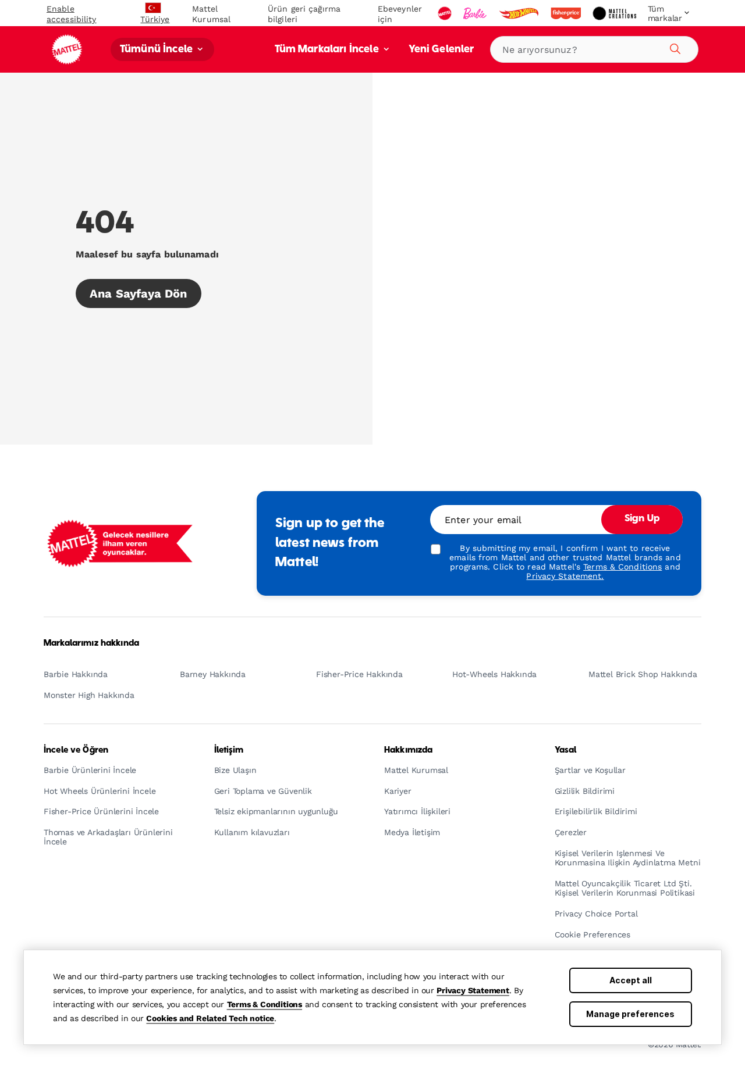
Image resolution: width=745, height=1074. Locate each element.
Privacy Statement (473, 990)
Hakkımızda (408, 750)
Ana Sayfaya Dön (138, 293)
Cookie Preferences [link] (592, 934)
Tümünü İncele (157, 50)
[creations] (615, 13)
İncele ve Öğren (76, 750)
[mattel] (446, 13)
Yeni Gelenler (441, 50)
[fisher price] (567, 13)
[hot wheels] (520, 13)
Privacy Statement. (565, 576)
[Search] (673, 47)
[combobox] (594, 49)
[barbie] (476, 13)
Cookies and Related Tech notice (210, 1018)
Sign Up (642, 519)
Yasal (566, 750)
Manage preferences (630, 1014)
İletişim (229, 750)
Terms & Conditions (264, 1004)
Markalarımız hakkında (91, 643)
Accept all (630, 980)
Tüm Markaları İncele (328, 50)
